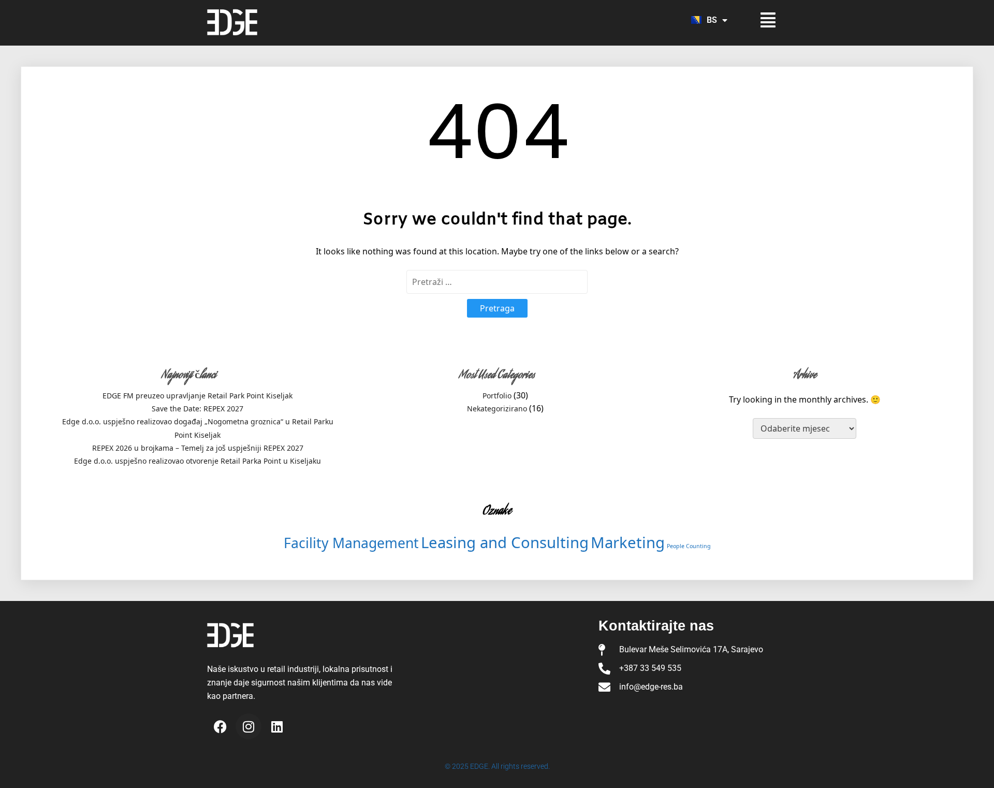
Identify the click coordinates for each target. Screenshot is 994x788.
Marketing (628, 542)
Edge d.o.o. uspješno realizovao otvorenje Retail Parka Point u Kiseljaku (197, 461)
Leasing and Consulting (505, 542)
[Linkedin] (277, 726)
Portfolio (497, 395)
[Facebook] (220, 726)
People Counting (689, 546)
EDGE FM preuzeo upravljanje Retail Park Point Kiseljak (198, 395)
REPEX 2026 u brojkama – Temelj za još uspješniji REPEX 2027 (197, 448)
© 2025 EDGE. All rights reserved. (497, 766)
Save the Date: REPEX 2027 (197, 408)
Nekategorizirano (497, 408)
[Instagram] (248, 726)
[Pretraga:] (497, 282)
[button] (760, 19)
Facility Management (351, 543)
